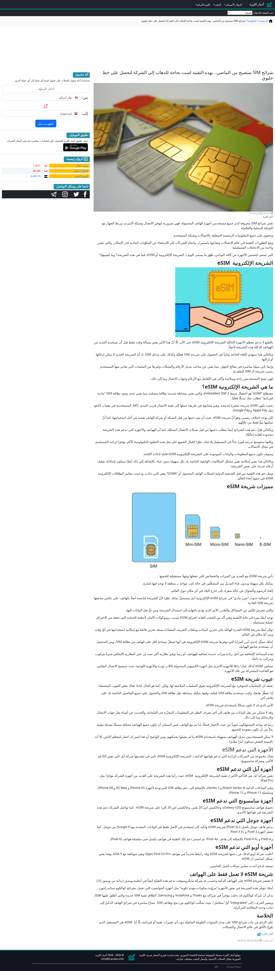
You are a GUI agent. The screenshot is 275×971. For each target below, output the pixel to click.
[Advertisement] (137, 46)
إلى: (84, 113)
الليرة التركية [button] (203, 4)
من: (85, 97)
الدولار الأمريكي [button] (234, 4)
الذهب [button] (218, 4)
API (216, 966)
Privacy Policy (233, 966)
